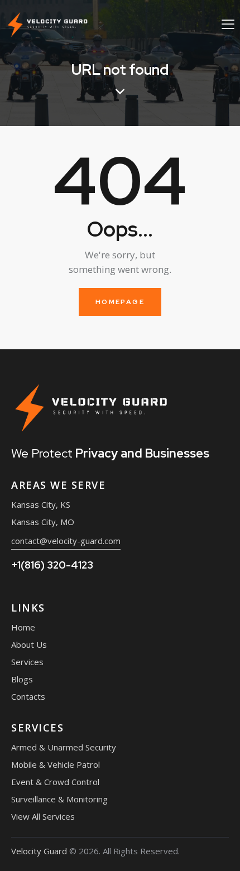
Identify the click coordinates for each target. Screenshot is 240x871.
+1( (52, 565)
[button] (228, 23)
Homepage (120, 301)
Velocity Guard (39, 850)
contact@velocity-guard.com (66, 540)
